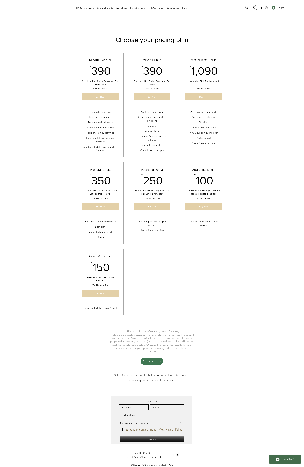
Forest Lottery (180, 344)
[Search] (246, 7)
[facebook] (261, 7)
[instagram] (266, 7)
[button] (104, 7)
